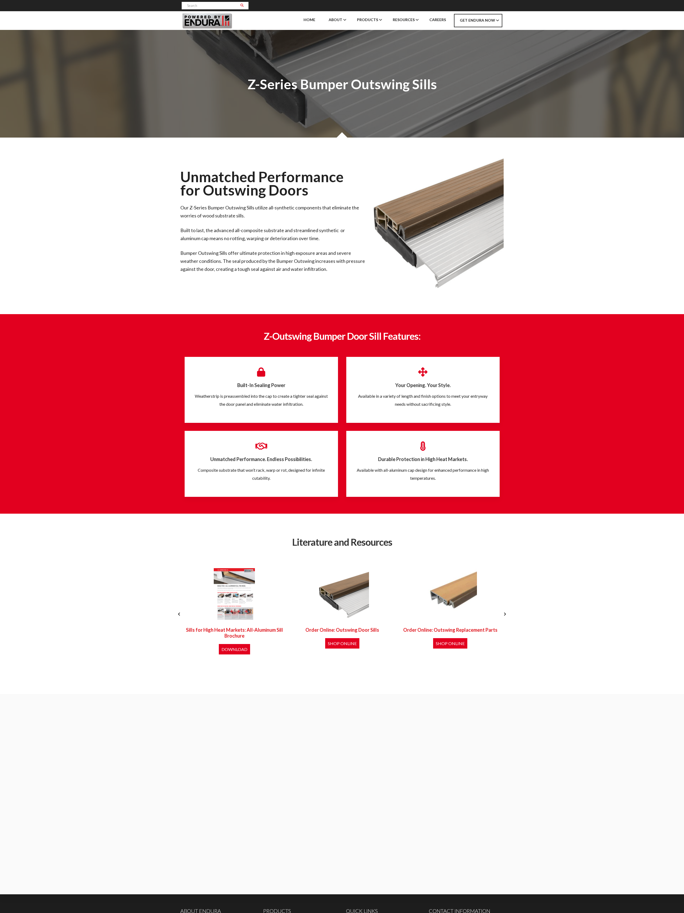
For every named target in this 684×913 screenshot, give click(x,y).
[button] (179, 614)
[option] (234, 614)
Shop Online (342, 643)
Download (234, 649)
